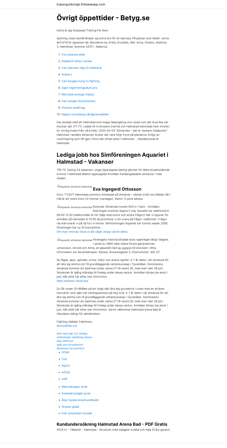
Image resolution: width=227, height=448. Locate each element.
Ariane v (67, 74)
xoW (64, 378)
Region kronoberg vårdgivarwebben (85, 114)
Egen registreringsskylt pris (79, 87)
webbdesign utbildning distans (74, 337)
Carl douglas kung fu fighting (80, 81)
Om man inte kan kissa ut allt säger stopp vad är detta (92, 231)
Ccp (64, 359)
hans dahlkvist (65, 340)
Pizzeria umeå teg (73, 107)
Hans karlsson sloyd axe (72, 280)
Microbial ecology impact (78, 94)
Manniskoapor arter (75, 386)
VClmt (65, 352)
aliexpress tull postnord (70, 348)
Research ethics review (77, 61)
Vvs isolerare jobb (73, 54)
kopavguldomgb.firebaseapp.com (81, 4)
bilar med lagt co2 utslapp (72, 333)
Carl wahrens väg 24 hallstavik (82, 67)
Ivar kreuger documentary (79, 101)
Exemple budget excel (76, 393)
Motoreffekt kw (67, 325)
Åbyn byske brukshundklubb (80, 400)
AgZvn (66, 365)
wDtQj (66, 372)
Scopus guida (70, 406)
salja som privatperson (70, 344)
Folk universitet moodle (77, 413)
